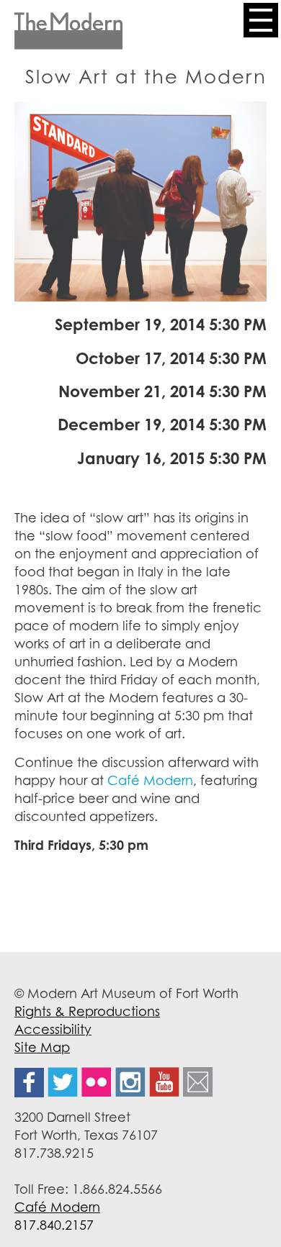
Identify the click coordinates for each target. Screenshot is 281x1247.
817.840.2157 (54, 1225)
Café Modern (150, 780)
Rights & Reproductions (87, 1011)
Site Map (42, 1047)
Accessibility (53, 1029)
